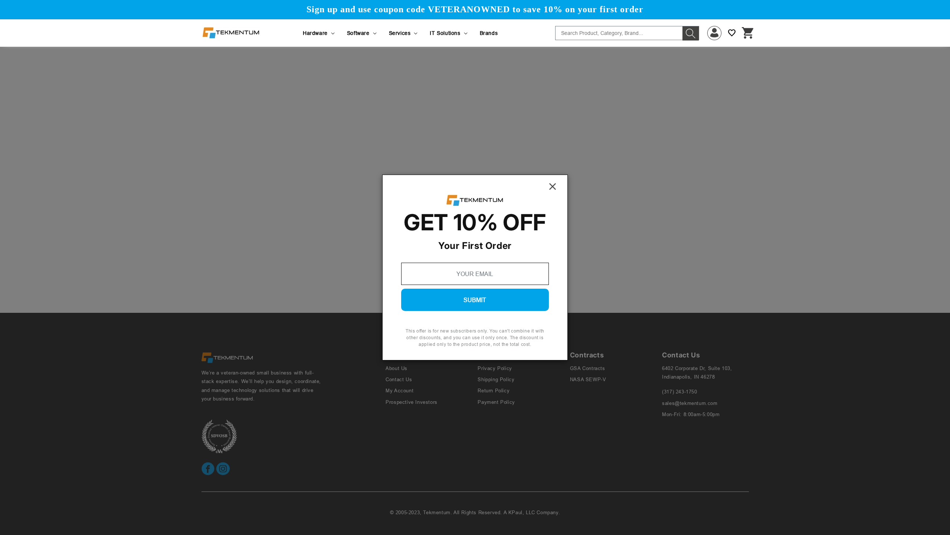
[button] (319, 33)
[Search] (690, 33)
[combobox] (627, 33)
